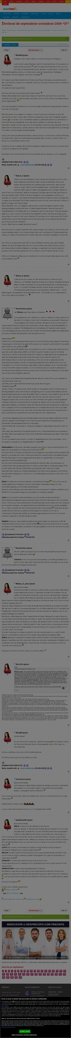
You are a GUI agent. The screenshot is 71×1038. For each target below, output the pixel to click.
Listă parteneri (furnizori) (8, 1027)
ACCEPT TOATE (25, 1031)
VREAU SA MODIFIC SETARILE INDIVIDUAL (24, 1035)
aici (12, 1013)
